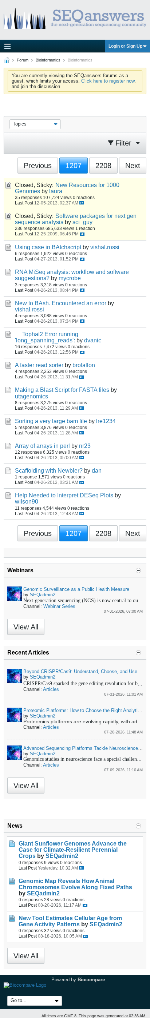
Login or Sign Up (125, 46)
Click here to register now (107, 81)
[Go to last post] (81, 202)
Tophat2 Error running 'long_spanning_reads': (46, 337)
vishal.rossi (104, 247)
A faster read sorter (39, 365)
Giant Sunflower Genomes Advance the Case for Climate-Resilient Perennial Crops (73, 849)
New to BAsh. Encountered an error (60, 303)
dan (97, 471)
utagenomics (31, 396)
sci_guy (82, 222)
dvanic (92, 340)
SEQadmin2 (42, 594)
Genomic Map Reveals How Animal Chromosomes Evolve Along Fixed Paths (75, 884)
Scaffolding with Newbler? (49, 471)
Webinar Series (59, 606)
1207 (74, 166)
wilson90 (26, 501)
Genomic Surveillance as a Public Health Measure (76, 589)
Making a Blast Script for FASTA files (62, 390)
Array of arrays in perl (42, 446)
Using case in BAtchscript (48, 247)
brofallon (83, 365)
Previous (38, 166)
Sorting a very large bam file (51, 421)
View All (25, 627)
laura (55, 191)
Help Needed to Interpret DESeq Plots (64, 495)
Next (132, 166)
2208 (103, 166)
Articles (51, 689)
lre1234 (106, 421)
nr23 (85, 446)
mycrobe (70, 278)
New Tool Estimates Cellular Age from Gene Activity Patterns (70, 921)
